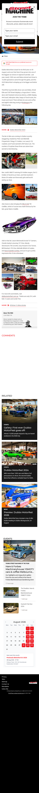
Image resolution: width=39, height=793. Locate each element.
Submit (19, 41)
